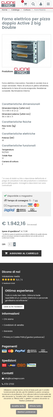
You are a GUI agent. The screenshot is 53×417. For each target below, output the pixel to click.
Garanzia (8, 331)
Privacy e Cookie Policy (15, 337)
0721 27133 (8, 384)
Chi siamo (9, 319)
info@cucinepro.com (14, 378)
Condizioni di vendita (14, 325)
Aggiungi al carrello (23, 253)
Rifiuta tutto (35, 406)
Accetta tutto (18, 406)
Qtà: (4, 244)
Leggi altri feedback (13, 307)
